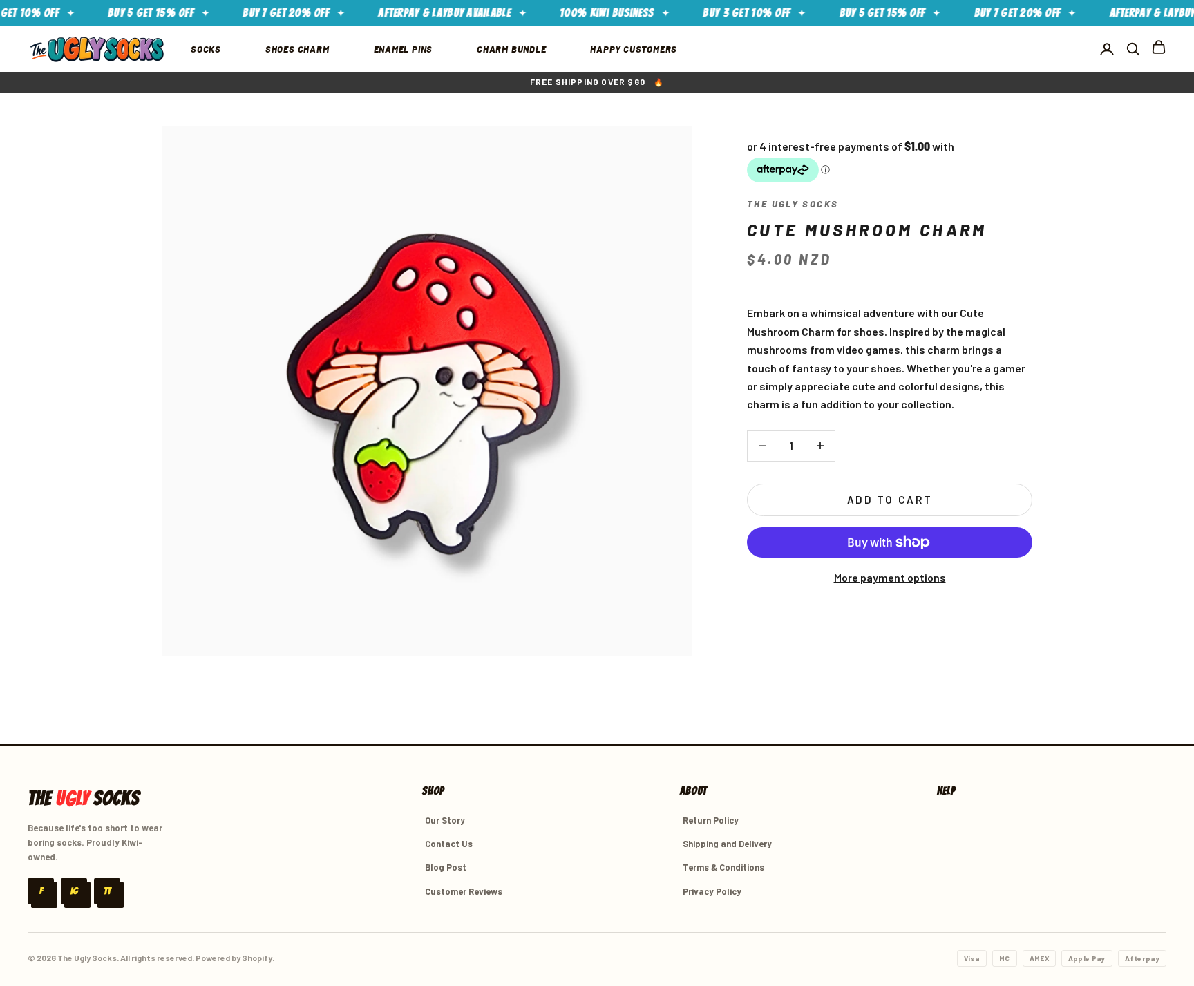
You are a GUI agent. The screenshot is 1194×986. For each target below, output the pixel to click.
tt (107, 891)
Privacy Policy (712, 891)
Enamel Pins (403, 49)
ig (74, 891)
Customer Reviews (463, 891)
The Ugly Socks (792, 203)
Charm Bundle (511, 49)
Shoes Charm (297, 49)
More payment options (890, 577)
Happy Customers (633, 49)
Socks (206, 49)
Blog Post (445, 867)
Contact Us (449, 843)
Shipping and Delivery (727, 843)
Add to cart (890, 499)
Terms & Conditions (723, 867)
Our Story (445, 820)
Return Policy (711, 820)
